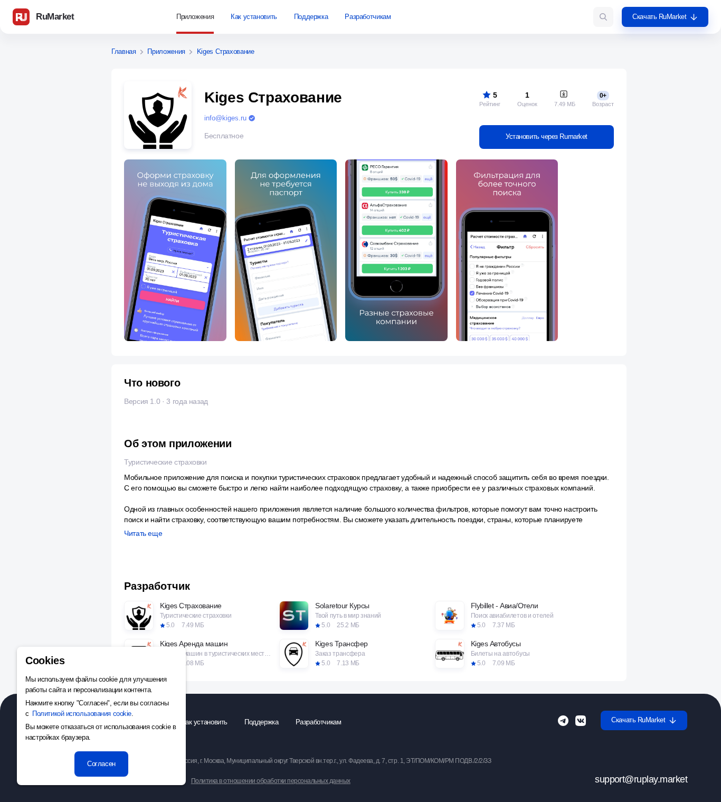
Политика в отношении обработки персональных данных (270, 781)
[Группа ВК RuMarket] (580, 720)
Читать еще (143, 533)
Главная (123, 51)
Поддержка (311, 17)
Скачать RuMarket (659, 17)
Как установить (254, 17)
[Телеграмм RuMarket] (563, 720)
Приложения (195, 17)
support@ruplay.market (641, 779)
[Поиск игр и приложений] (603, 17)
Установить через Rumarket (546, 136)
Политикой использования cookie (81, 714)
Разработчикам (368, 17)
